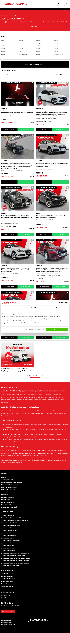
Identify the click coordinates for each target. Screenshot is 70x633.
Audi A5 (3, 51)
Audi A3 (3, 46)
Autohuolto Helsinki (7, 574)
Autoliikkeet (7, 512)
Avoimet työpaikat (7, 480)
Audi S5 (56, 43)
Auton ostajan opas (7, 502)
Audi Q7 (38, 40)
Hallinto (3, 477)
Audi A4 (3, 48)
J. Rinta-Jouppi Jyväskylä (9, 530)
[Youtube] (10, 602)
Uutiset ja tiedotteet (7, 497)
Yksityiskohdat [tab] (35, 308)
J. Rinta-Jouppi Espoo (8, 515)
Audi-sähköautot (58, 54)
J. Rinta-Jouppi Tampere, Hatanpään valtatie (15, 558)
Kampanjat (4, 494)
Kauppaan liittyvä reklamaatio (10, 485)
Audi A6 (3, 54)
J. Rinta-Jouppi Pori (7, 545)
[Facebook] (2, 602)
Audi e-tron (22, 46)
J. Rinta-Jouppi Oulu (7, 543)
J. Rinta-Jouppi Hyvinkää (9, 523)
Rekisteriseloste (6, 620)
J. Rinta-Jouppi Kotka (8, 533)
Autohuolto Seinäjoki (8, 579)
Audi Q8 (38, 43)
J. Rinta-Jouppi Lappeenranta (10, 540)
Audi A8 (21, 43)
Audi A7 (21, 40)
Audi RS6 (38, 48)
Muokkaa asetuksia (34, 329)
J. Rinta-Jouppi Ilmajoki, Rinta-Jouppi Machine (16, 528)
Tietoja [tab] (58, 308)
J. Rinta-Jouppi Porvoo (8, 548)
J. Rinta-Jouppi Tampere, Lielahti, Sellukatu (15, 560)
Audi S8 (56, 48)
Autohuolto (7, 570)
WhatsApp (26, 129)
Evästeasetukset (6, 622)
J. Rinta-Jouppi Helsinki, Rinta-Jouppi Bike (14, 520)
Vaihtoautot (4, 15)
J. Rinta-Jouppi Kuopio (8, 535)
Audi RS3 (38, 46)
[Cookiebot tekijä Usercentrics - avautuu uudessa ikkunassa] (60, 303)
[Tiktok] (13, 602)
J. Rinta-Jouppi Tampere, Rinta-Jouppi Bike (15, 563)
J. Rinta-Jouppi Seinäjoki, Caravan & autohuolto (16, 553)
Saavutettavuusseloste (8, 624)
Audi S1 (38, 51)
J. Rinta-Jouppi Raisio (8, 550)
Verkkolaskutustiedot (8, 490)
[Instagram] (5, 602)
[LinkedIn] (7, 602)
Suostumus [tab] (12, 308)
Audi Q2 (21, 48)
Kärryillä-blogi (5, 499)
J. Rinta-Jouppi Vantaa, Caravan (11, 565)
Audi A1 (3, 43)
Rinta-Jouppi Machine (8, 507)
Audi (11, 15)
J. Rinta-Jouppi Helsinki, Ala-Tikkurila (13, 518)
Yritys (4, 474)
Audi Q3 (21, 51)
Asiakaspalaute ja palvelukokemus (12, 482)
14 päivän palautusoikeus (9, 487)
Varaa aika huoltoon (7, 586)
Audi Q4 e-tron (23, 54)
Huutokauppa (5, 505)
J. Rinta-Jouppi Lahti (7, 538)
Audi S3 (38, 54)
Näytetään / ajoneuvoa (35, 375)
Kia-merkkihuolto (6, 584)
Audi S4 (56, 40)
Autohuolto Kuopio (7, 576)
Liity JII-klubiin (7, 611)
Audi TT (56, 51)
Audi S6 (56, 46)
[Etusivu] (14, 4)
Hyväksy (57, 329)
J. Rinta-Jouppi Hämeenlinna (10, 525)
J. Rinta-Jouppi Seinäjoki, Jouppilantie (13, 555)
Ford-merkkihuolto (7, 581)
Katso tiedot (9, 129)
